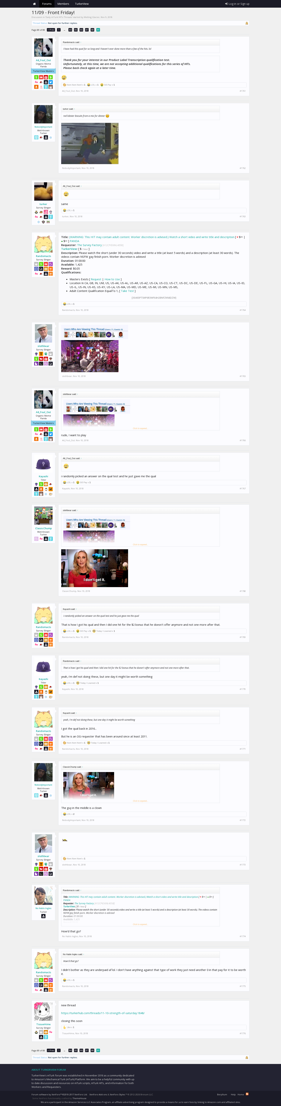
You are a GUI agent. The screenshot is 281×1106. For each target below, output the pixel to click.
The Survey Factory (89, 245)
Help (233, 1094)
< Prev (51, 29)
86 (81, 29)
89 (98, 29)
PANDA (74, 241)
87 (87, 29)
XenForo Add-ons (98, 1094)
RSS (247, 1094)
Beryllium (222, 1094)
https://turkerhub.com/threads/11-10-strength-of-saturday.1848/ (103, 1013)
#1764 (243, 310)
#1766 (243, 440)
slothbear (43, 346)
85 (76, 29)
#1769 (243, 637)
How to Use (112, 279)
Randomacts (43, 256)
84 (70, 29)
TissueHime (43, 1024)
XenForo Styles (117, 1094)
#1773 (243, 864)
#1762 (243, 168)
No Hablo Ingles (43, 908)
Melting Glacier (92, 17)
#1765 (243, 376)
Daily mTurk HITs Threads (59, 17)
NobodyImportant (43, 127)
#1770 (243, 689)
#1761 (243, 91)
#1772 (243, 820)
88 (92, 29)
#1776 (243, 1033)
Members (63, 4)
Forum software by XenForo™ (60, 1094)
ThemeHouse (79, 1098)
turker (43, 204)
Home (34, 4)
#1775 (243, 986)
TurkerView (69, 249)
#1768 (243, 591)
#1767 (243, 488)
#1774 (243, 936)
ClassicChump (43, 528)
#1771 (243, 749)
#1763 (243, 216)
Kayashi (43, 476)
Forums (47, 4)
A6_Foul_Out (43, 60)
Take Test (127, 291)
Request (96, 279)
